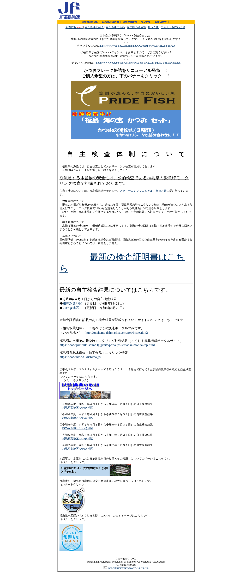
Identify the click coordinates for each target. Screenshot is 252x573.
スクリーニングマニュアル (136, 190)
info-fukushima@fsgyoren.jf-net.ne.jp (127, 567)
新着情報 (74, 27)
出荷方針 (160, 190)
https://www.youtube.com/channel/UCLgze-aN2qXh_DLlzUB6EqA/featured (138, 62)
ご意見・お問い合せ (173, 27)
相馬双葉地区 (72, 303)
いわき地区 (71, 308)
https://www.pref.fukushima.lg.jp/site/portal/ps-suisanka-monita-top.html (107, 345)
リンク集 (153, 27)
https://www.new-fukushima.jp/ (80, 357)
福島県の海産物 (136, 27)
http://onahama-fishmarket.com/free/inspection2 (117, 332)
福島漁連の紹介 (94, 27)
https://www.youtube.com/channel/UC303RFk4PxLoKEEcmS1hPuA (137, 45)
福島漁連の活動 (115, 27)
